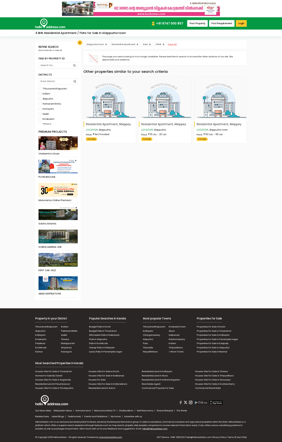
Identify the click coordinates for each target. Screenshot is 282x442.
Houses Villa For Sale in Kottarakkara (108, 384)
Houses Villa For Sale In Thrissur (211, 371)
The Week (181, 410)
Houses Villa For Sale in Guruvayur (213, 379)
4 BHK (158, 44)
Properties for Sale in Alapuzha (213, 347)
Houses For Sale (97, 379)
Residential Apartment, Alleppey (108, 124)
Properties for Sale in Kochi (211, 326)
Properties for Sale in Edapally (212, 343)
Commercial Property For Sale (158, 388)
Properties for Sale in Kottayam (213, 335)
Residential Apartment (123, 44)
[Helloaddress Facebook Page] (180, 403)
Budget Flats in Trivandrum (103, 330)
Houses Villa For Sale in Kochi (104, 371)
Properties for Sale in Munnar (212, 351)
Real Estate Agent (151, 384)
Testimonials (74, 416)
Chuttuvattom (126, 410)
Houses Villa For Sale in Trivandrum (53, 371)
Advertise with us (133, 416)
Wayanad (66, 347)
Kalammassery (177, 339)
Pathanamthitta (52, 103)
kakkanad (174, 335)
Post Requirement (222, 23)
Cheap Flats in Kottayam (102, 347)
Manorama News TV (105, 410)
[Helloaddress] (50, 23)
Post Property (197, 23)
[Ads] (141, 8)
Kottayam (48, 108)
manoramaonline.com (110, 437)
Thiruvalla (148, 347)
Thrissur (47, 124)
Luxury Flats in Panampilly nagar (105, 351)
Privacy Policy (219, 437)
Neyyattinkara (150, 351)
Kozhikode (41, 347)
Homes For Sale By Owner (49, 375)
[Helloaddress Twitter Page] (185, 403)
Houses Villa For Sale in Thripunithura (214, 375)
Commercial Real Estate (208, 388)
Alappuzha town (95, 44)
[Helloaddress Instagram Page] (191, 403)
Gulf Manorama (145, 410)
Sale (145, 44)
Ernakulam (49, 119)
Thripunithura (176, 347)
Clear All (172, 44)
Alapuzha (48, 98)
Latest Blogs (58, 416)
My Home (116, 416)
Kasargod (66, 351)
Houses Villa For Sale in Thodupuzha (54, 388)
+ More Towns (176, 351)
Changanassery (151, 335)
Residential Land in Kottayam (157, 371)
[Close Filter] (80, 42)
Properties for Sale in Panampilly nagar (217, 339)
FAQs (244, 437)
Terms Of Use (233, 437)
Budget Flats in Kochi (100, 326)
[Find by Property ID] (74, 65)
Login (241, 23)
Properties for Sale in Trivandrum (214, 330)
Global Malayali (165, 410)
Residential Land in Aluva (155, 375)
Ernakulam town (177, 326)
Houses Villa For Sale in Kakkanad (106, 375)
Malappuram (68, 343)
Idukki (46, 114)
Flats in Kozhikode (98, 343)
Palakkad (40, 343)
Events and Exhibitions (96, 416)
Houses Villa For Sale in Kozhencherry (215, 384)
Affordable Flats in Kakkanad (104, 335)
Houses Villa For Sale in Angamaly (53, 379)
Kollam (46, 93)
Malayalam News (63, 410)
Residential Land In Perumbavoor (52, 384)
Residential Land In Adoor (102, 388)
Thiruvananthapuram (55, 88)
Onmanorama (83, 410)
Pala (145, 343)
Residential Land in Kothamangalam (161, 379)
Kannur (39, 351)
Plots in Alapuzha (98, 339)
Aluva (172, 330)
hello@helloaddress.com (154, 428)
